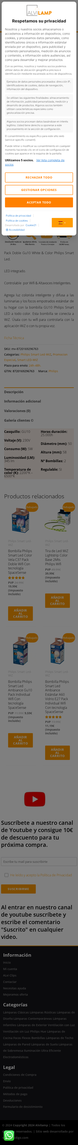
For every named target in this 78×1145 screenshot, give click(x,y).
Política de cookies (17, 220)
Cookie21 (31, 225)
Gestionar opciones (39, 190)
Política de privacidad (18, 215)
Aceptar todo (39, 202)
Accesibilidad (17, 229)
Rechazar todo (39, 177)
